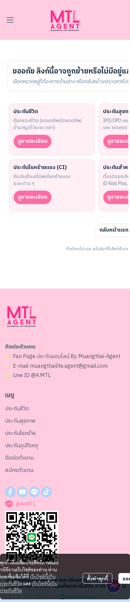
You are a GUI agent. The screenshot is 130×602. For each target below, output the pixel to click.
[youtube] (22, 492)
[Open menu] (10, 20)
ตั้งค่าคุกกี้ (97, 578)
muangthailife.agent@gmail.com (69, 366)
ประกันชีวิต (17, 408)
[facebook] (10, 492)
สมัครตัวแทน (19, 470)
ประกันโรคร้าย (20, 433)
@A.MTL (41, 375)
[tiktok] (46, 492)
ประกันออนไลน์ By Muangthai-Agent (78, 356)
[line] (34, 492)
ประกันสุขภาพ (20, 421)
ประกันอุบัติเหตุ (21, 445)
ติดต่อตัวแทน (19, 458)
